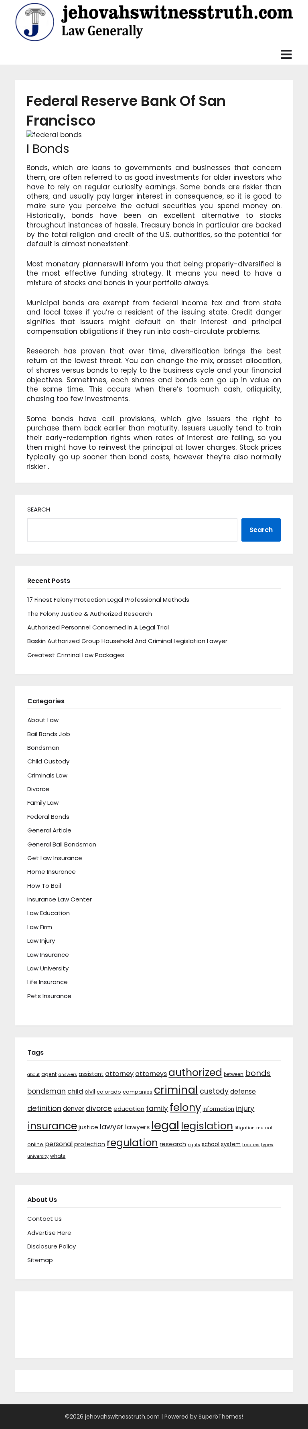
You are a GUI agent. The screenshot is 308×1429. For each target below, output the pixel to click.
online (35, 1144)
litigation (245, 1128)
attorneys (151, 1073)
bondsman (46, 1091)
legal (165, 1125)
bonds (258, 1073)
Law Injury (41, 940)
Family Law (43, 802)
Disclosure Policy (51, 1246)
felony (185, 1107)
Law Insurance (48, 954)
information (218, 1109)
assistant (91, 1074)
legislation (207, 1125)
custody (214, 1091)
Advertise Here (49, 1232)
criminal (176, 1090)
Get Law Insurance (54, 858)
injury (245, 1108)
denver (73, 1108)
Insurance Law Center (59, 899)
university (38, 1156)
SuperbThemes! (221, 1417)
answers (67, 1075)
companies (137, 1091)
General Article (49, 830)
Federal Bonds (48, 816)
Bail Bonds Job (48, 734)
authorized (195, 1073)
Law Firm (39, 927)
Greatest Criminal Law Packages (75, 655)
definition (44, 1108)
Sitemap (40, 1260)
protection (89, 1144)
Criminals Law (47, 775)
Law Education (48, 913)
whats (57, 1156)
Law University (48, 968)
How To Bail (44, 885)
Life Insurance (47, 982)
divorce (99, 1108)
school (210, 1144)
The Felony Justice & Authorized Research (89, 613)
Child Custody (48, 761)
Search (38, 509)
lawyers (137, 1127)
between (233, 1074)
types (267, 1145)
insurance (52, 1126)
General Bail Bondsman (61, 844)
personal (59, 1144)
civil (90, 1092)
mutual (264, 1128)
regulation (132, 1143)
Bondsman (43, 747)
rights (194, 1145)
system (231, 1144)
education (128, 1108)
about (33, 1075)
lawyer (112, 1127)
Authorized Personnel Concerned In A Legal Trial (98, 627)
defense (243, 1091)
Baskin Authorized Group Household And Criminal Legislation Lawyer (127, 641)
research (173, 1144)
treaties (250, 1145)
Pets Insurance (49, 996)
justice (88, 1127)
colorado (109, 1091)
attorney (119, 1073)
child (75, 1091)
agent (49, 1074)
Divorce (38, 789)
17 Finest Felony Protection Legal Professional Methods (108, 599)
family (157, 1108)
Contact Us (44, 1218)
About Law (43, 720)
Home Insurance (51, 871)
